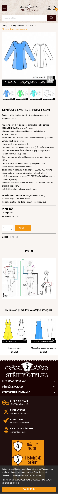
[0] (54, 8)
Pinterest (17, 237)
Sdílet (10, 237)
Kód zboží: (6, 217)
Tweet (13, 237)
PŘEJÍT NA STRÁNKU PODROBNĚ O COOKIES (21, 480)
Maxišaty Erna (14, 348)
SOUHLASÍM (29, 489)
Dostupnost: (7, 213)
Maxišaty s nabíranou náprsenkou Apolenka (43, 348)
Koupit (23, 228)
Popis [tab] (29, 251)
